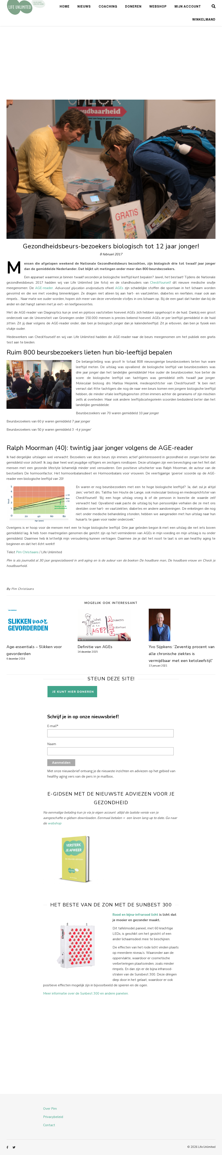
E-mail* (52, 726)
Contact (49, 1125)
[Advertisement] (111, 67)
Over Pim (50, 1108)
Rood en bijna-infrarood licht (135, 914)
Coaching (108, 6)
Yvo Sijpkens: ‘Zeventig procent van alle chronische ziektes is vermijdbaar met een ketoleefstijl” (182, 653)
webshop (54, 823)
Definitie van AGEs (95, 646)
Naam (51, 744)
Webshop (158, 6)
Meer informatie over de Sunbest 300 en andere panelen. (86, 993)
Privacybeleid (53, 1117)
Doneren (133, 6)
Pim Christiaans (27, 552)
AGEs (119, 288)
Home (65, 6)
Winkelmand (203, 19)
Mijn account (188, 6)
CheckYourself (160, 282)
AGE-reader (44, 288)
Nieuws (84, 6)
